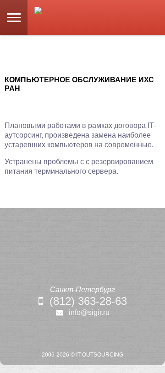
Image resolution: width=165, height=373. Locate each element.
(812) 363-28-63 (88, 301)
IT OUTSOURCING (99, 355)
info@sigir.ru (89, 312)
